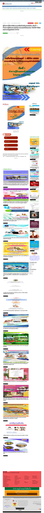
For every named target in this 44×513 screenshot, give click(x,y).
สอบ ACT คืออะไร (31, 271)
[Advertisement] (22, 16)
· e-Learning (5, 478)
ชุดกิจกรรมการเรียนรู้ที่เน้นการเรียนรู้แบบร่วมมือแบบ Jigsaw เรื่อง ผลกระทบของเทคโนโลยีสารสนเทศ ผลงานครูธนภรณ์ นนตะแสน (34, 157)
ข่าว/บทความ (36, 23)
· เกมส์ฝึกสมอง (26, 482)
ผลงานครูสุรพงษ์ (22, 156)
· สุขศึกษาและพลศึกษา (17, 481)
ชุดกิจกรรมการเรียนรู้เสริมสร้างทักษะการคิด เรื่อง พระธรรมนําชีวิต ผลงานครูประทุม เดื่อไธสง (34, 146)
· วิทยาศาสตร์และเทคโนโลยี (17, 478)
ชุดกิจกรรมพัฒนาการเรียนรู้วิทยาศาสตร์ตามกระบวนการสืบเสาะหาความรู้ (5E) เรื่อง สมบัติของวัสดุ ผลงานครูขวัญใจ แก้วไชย (34, 178)
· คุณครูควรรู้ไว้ (34, 480)
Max (18, 156)
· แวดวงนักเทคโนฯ (6, 486)
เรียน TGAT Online (31, 270)
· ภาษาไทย (15, 480)
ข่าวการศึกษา (4, 23)
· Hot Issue (5, 483)
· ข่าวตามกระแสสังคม (26, 477)
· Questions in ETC (6, 485)
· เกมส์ (25, 481)
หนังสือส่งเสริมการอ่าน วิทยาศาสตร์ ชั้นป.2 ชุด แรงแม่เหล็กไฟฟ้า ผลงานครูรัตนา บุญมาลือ (34, 187)
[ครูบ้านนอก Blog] (11, 8)
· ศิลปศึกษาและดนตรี (16, 483)
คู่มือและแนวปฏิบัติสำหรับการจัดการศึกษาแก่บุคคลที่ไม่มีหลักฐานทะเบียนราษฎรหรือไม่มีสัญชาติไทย (34, 249)
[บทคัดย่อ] (28, 8)
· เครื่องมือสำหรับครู (34, 483)
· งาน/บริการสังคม (26, 478)
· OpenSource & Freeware (7, 480)
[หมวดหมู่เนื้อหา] (19, 8)
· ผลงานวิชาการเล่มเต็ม (35, 482)
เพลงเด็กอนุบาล (31, 273)
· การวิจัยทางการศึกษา (35, 478)
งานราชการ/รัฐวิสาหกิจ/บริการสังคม (15, 23)
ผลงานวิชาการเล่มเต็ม (30, 23)
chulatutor (30, 272)
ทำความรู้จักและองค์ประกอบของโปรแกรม (11, 156)
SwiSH (17, 156)
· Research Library (6, 484)
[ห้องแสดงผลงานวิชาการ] (24, 8)
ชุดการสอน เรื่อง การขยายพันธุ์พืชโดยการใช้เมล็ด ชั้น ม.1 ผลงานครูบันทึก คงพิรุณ (34, 112)
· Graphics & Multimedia (7, 479)
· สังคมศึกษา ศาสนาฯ (17, 482)
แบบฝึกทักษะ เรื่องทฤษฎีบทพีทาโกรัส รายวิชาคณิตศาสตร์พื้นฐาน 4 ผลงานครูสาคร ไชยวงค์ (34, 168)
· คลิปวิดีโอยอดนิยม (26, 479)
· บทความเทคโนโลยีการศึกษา (7, 477)
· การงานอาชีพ (16, 484)
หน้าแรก (40, 23)
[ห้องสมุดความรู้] (14, 8)
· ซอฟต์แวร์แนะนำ (6, 481)
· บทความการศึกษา (34, 477)
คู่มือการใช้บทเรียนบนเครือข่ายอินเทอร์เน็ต (13, 155)
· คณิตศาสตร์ (16, 477)
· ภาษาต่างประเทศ (16, 479)
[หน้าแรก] (3, 8)
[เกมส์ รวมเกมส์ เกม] (31, 8)
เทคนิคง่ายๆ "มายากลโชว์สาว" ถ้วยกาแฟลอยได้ (34, 239)
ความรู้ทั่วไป (8, 23)
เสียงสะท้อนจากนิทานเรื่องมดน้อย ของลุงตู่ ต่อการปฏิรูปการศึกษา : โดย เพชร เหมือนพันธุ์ (34, 229)
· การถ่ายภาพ (5, 482)
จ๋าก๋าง (25, 156)
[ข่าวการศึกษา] (7, 8)
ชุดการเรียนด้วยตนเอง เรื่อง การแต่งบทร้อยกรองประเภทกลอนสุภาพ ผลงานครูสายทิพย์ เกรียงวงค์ (34, 198)
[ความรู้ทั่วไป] (34, 8)
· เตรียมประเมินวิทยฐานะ (35, 481)
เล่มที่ (3, 156)
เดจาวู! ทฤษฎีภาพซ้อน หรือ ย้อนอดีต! (34, 219)
